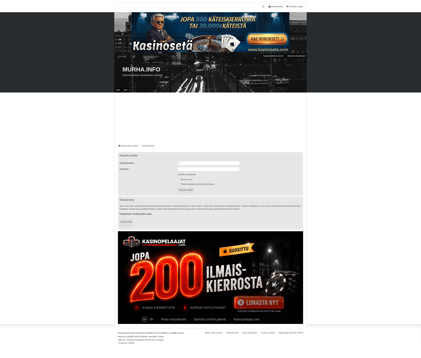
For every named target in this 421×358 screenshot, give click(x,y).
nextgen (160, 340)
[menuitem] (123, 343)
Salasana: (124, 169)
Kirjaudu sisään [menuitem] (296, 6)
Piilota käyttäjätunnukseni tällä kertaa (197, 184)
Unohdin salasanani (187, 174)
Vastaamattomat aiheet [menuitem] (273, 56)
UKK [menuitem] (118, 90)
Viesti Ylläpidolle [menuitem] (249, 333)
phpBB (149, 333)
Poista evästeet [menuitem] (268, 333)
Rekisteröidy (126, 222)
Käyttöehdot (125, 214)
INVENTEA (150, 340)
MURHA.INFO (141, 69)
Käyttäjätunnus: (127, 163)
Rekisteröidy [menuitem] (277, 6)
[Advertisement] (210, 120)
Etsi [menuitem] (125, 90)
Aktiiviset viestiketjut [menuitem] (296, 56)
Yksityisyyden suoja (142, 214)
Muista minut (186, 179)
